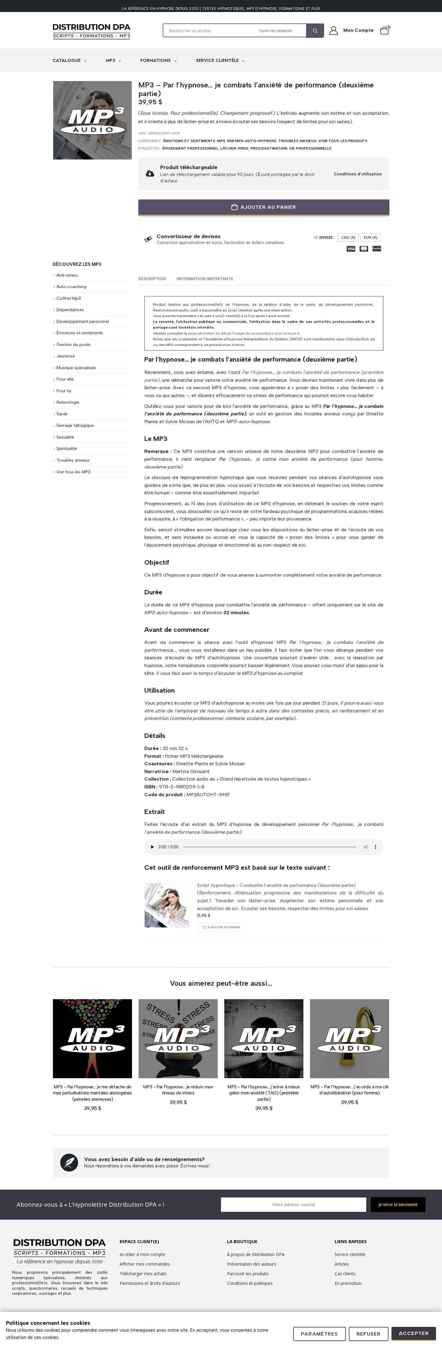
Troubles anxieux (297, 141)
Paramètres (319, 1334)
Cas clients (345, 1273)
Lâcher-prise (234, 148)
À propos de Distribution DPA (255, 1254)
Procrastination (268, 148)
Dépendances (70, 309)
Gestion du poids (74, 344)
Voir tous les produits (342, 141)
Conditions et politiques (250, 1283)
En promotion (348, 1283)
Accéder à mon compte (142, 1254)
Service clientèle (350, 1254)
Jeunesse (66, 355)
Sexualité (65, 437)
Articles (342, 1264)
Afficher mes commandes (145, 1264)
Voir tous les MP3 (74, 471)
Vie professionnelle (310, 148)
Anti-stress (67, 275)
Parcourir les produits (248, 1273)
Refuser (369, 1334)
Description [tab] (152, 279)
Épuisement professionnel (190, 148)
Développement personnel (83, 321)
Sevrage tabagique (75, 425)
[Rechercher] (315, 31)
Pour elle (65, 379)
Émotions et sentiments (189, 141)
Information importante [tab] (204, 279)
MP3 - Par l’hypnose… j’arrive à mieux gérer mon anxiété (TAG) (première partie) (264, 1093)
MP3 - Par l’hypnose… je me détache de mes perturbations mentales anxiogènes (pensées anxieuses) (92, 1093)
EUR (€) (370, 237)
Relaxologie (68, 402)
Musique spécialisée (76, 367)
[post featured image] (167, 905)
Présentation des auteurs (251, 1264)
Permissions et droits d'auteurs (150, 1283)
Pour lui (64, 390)
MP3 (111, 60)
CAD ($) (348, 237)
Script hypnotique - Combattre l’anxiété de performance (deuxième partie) (276, 885)
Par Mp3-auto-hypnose (252, 141)
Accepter (414, 1333)
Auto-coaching (71, 286)
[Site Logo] (92, 32)
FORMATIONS (156, 60)
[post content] (92, 1038)
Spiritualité (67, 448)
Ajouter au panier (268, 207)
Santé (62, 413)
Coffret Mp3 (69, 298)
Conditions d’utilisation (358, 174)
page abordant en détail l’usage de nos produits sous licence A (243, 333)
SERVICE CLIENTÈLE (218, 60)
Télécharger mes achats (143, 1273)
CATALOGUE (67, 60)
